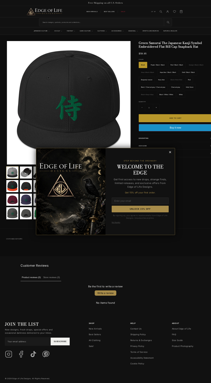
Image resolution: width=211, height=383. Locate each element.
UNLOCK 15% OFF (140, 209)
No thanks (116, 222)
